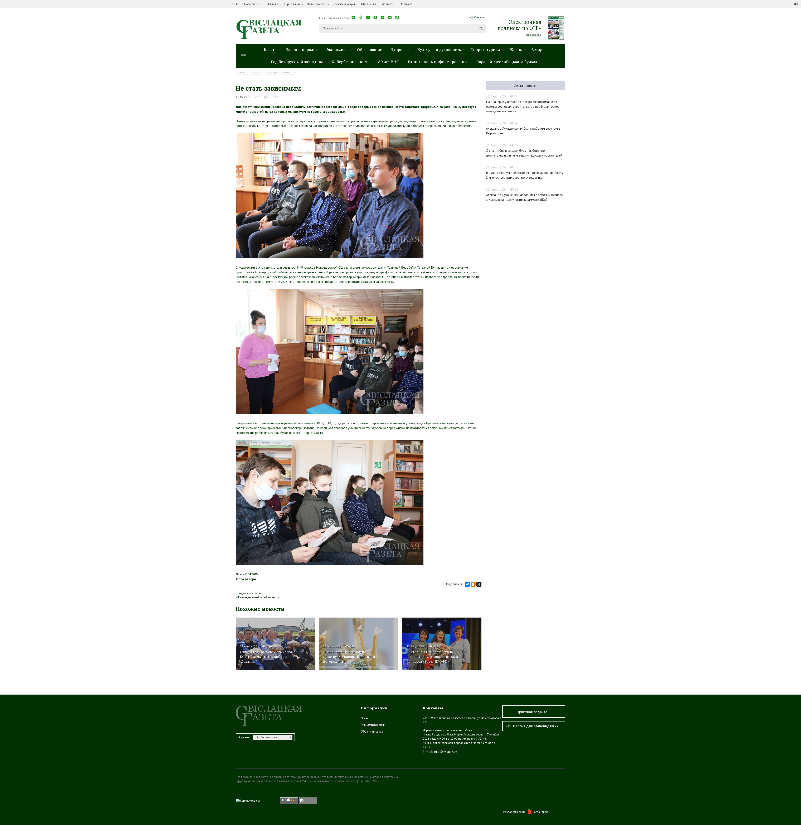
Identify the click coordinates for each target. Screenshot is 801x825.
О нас (365, 718)
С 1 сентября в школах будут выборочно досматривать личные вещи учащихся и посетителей (524, 152)
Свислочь (480, 17)
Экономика (337, 49)
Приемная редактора (533, 711)
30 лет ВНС (388, 61)
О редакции (292, 4)
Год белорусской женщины (297, 61)
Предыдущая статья (248, 593)
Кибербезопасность (350, 61)
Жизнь (515, 49)
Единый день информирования (438, 61)
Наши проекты (316, 4)
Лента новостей (525, 85)
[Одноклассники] (473, 584)
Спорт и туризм (485, 49)
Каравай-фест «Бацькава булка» (506, 61)
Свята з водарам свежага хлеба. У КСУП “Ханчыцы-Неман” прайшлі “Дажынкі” (268, 656)
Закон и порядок (302, 49)
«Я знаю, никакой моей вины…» (257, 597)
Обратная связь (372, 731)
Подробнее (533, 35)
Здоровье (400, 49)
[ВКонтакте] (467, 584)
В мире (537, 49)
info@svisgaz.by (445, 751)
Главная (273, 4)
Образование (369, 49)
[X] (478, 584)
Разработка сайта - (515, 812)
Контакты (388, 4)
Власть (270, 49)
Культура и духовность (439, 49)
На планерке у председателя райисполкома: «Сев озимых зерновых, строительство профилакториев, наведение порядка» (523, 106)
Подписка (406, 4)
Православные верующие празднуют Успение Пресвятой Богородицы (349, 656)
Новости (256, 72)
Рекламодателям (373, 725)
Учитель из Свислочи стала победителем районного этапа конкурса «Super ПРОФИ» (432, 656)
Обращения (368, 4)
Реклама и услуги (344, 4)
